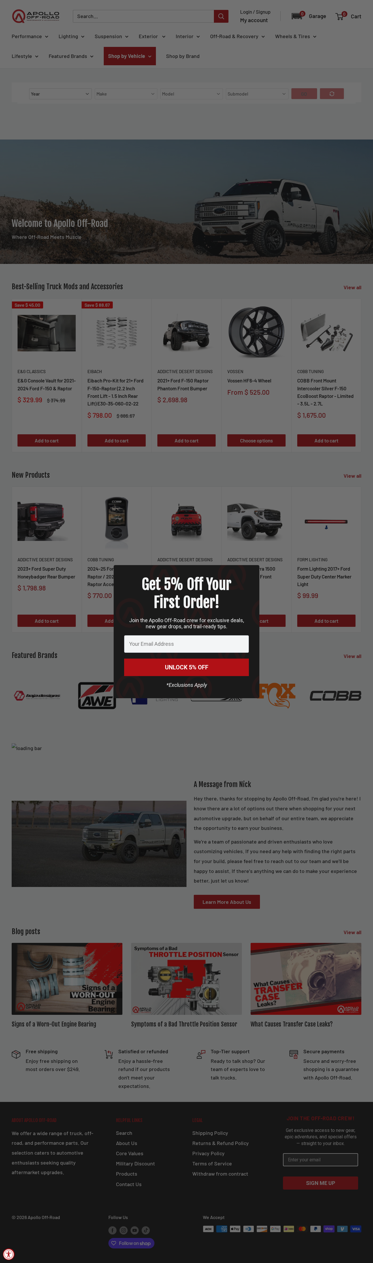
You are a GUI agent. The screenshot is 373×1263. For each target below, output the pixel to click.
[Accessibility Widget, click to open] (9, 1254)
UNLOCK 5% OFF (186, 667)
